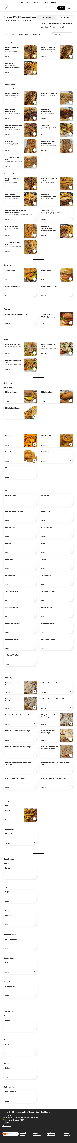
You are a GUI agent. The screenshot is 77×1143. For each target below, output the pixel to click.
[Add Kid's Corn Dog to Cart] (70, 400)
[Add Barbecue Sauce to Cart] (34, 947)
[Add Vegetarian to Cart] (70, 134)
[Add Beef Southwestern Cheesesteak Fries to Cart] (34, 723)
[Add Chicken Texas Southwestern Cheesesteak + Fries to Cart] (34, 219)
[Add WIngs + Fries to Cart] (34, 842)
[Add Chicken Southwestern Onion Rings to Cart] (34, 755)
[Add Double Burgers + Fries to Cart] (70, 294)
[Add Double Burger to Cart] (70, 279)
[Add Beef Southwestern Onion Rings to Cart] (70, 739)
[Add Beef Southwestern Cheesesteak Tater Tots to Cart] (70, 771)
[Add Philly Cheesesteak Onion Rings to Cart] (70, 723)
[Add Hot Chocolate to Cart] (70, 536)
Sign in (69, 8)
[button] (13, 34)
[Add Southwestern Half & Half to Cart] (34, 166)
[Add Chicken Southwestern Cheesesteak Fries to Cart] (70, 755)
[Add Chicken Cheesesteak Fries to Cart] (70, 691)
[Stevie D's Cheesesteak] (6, 7)
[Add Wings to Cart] (34, 818)
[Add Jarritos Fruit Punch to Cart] (70, 599)
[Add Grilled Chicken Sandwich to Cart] (70, 322)
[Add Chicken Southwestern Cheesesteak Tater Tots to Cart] (34, 771)
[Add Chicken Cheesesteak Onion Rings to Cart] (34, 739)
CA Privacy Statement (51, 1134)
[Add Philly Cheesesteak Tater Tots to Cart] (34, 707)
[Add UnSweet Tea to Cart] (34, 584)
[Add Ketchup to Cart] (34, 924)
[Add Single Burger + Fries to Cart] (34, 294)
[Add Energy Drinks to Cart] (70, 520)
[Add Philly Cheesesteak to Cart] (70, 56)
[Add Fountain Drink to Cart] (34, 504)
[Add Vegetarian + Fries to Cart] (70, 219)
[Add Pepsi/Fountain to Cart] (70, 615)
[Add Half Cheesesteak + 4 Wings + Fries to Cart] (70, 787)
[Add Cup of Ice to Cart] (34, 552)
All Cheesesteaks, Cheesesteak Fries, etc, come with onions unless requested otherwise (35, 2)
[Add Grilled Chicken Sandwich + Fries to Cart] (34, 322)
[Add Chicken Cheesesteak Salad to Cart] (34, 369)
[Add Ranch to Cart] (34, 876)
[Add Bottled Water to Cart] (34, 536)
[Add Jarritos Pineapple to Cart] (34, 615)
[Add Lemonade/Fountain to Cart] (70, 647)
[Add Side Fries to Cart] (34, 444)
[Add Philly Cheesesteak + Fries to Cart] (34, 56)
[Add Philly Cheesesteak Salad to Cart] (70, 353)
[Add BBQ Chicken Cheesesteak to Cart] (34, 118)
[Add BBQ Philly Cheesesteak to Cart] (70, 118)
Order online (6, 1126)
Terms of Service (23, 1134)
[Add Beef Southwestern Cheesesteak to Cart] (70, 150)
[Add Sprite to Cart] (70, 568)
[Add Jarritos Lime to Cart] (70, 584)
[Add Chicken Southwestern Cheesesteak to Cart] (34, 134)
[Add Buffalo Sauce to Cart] (34, 971)
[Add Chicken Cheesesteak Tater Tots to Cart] (70, 707)
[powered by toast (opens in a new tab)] (10, 1134)
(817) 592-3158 (7, 1115)
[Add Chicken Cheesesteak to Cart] (70, 102)
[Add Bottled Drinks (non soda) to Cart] (34, 520)
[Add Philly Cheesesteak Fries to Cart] (34, 691)
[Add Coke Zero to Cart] (34, 568)
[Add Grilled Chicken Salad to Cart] (34, 353)
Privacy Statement (37, 1134)
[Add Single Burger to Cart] (34, 279)
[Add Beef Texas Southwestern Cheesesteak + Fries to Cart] (34, 72)
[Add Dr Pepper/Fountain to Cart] (70, 631)
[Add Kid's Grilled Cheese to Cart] (34, 416)
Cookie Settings (67, 1134)
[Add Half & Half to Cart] (34, 150)
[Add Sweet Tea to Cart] (70, 504)
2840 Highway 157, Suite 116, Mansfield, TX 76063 (20, 1118)
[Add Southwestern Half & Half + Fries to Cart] (34, 251)
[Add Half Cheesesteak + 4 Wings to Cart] (34, 787)
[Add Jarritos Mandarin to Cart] (34, 599)
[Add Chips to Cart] (34, 476)
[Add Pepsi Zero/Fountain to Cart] (34, 631)
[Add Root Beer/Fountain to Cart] (34, 647)
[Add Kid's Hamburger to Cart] (34, 400)
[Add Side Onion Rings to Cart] (70, 444)
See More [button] (54, 2)
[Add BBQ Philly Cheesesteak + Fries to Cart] (70, 203)
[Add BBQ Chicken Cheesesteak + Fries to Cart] (34, 203)
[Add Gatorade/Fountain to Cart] (34, 663)
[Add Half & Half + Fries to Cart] (34, 235)
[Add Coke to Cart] (70, 552)
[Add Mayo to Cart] (34, 900)
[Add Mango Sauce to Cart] (34, 995)
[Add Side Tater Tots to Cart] (34, 460)
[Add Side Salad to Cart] (70, 460)
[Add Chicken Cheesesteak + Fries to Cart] (70, 187)
